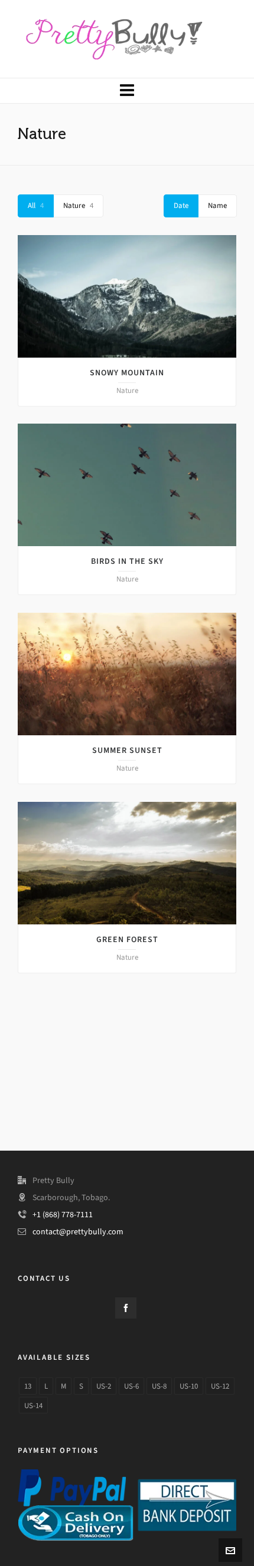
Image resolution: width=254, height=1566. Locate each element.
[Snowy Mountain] (127, 296)
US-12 (220, 1386)
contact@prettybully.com (77, 1231)
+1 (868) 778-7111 (62, 1214)
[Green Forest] (127, 863)
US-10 (189, 1386)
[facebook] (125, 1308)
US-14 (33, 1405)
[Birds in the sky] (127, 485)
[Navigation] (127, 90)
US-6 (131, 1386)
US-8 (159, 1386)
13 (27, 1386)
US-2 (103, 1386)
